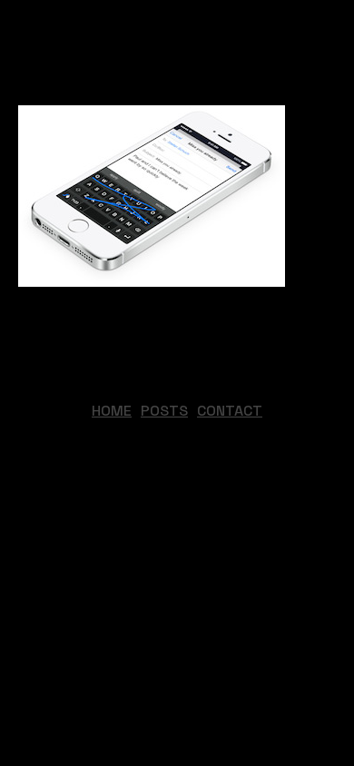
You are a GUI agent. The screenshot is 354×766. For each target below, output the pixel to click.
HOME (112, 410)
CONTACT (229, 410)
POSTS (164, 410)
